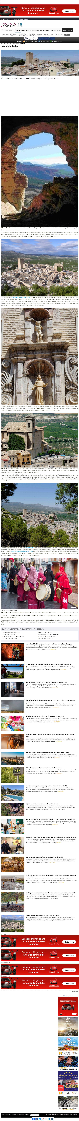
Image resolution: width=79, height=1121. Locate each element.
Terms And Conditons (50, 1114)
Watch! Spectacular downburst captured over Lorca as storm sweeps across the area (50, 701)
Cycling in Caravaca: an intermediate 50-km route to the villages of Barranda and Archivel (51, 876)
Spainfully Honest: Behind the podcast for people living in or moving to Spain (51, 837)
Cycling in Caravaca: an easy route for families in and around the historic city (51, 893)
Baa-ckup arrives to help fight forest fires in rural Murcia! (44, 857)
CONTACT (7, 19)
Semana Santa (29, 547)
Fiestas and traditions (45, 632)
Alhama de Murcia (30, 30)
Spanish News (59, 35)
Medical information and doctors (14, 636)
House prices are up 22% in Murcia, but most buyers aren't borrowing (48, 664)
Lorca (41, 30)
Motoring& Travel (32, 34)
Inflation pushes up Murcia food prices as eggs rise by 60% (45, 716)
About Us (67, 1114)
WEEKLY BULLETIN (24, 19)
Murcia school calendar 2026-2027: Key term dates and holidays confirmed (50, 819)
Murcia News (5, 35)
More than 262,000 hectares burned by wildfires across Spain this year (49, 644)
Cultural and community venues (49, 634)
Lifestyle (39, 35)
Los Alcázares (46, 30)
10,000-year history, (20, 297)
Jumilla (37, 30)
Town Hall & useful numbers (47, 636)
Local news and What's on (12, 632)
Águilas (23, 30)
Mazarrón (53, 30)
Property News (48, 35)
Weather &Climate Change (14, 34)
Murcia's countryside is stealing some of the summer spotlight (46, 786)
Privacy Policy (59, 1114)
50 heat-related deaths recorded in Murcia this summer (44, 768)
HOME (2, 44)
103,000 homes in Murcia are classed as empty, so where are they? (47, 752)
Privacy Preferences (34, 1114)
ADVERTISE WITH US (14, 19)
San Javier (59, 30)
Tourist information (9, 634)
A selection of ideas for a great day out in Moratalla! (42, 915)
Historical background (10, 638)
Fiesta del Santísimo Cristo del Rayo (21, 551)
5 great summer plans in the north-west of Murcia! (42, 804)
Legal (63, 1114)
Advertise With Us (73, 1114)
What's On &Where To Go (23, 34)
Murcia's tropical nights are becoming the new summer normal (46, 682)
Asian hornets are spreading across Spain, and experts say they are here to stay (50, 735)
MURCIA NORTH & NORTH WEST (11, 44)
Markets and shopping (46, 638)
